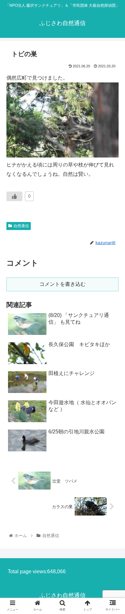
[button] (112, 544)
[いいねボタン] (14, 196)
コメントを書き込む (62, 284)
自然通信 (21, 226)
